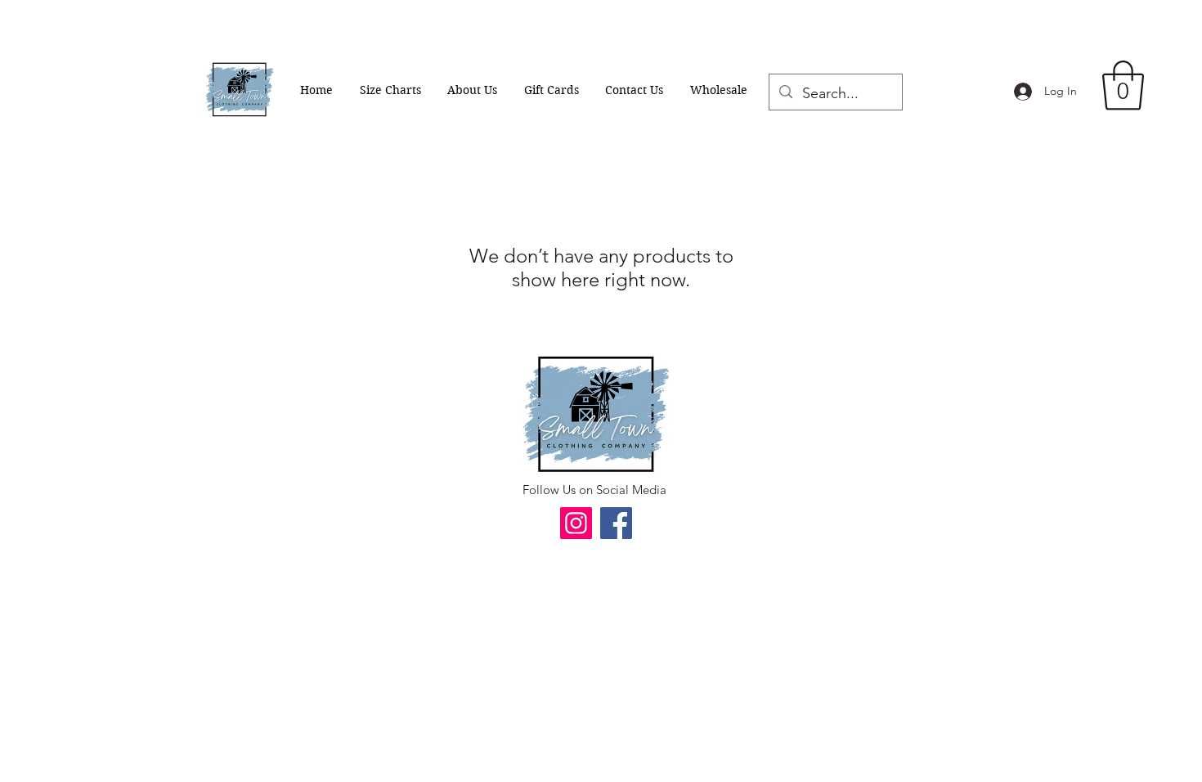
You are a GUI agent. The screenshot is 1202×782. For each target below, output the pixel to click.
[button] (1123, 85)
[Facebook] (616, 523)
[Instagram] (576, 523)
